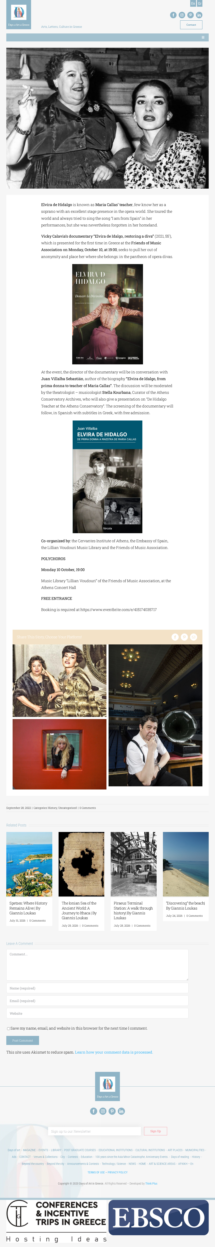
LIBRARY (56, 1150)
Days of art (14, 1150)
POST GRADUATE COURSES (80, 1150)
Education (86, 1156)
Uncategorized (67, 808)
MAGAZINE (29, 1150)
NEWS (132, 1163)
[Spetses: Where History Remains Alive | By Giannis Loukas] (29, 834)
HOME (142, 1163)
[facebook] (173, 15)
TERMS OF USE (96, 1172)
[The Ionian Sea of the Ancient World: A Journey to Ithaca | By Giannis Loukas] (82, 834)
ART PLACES (175, 1150)
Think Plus (151, 1183)
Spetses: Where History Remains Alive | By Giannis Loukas (28, 908)
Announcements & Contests (83, 1163)
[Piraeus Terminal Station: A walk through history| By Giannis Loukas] (134, 834)
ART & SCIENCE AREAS (162, 1163)
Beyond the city (55, 1163)
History (52, 808)
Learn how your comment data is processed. (114, 1052)
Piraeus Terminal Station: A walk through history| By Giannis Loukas (133, 910)
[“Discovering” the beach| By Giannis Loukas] (186, 834)
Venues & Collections (46, 1156)
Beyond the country (33, 1163)
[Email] (193, 637)
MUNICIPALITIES (194, 1150)
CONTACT (25, 1156)
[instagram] (182, 15)
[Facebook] (175, 637)
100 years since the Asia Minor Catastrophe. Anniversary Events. (131, 1156)
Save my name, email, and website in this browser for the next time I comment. (79, 1028)
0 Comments (88, 808)
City (62, 1156)
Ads (14, 1156)
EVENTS (43, 1150)
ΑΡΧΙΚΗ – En (185, 1163)
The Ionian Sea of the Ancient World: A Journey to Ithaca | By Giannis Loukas (79, 910)
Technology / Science (114, 1163)
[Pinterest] (184, 637)
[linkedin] (199, 15)
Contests (73, 1156)
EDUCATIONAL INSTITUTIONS (115, 1150)
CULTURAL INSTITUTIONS (150, 1150)
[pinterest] (190, 15)
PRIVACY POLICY (117, 1172)
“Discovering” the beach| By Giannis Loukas (185, 905)
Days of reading (180, 1156)
